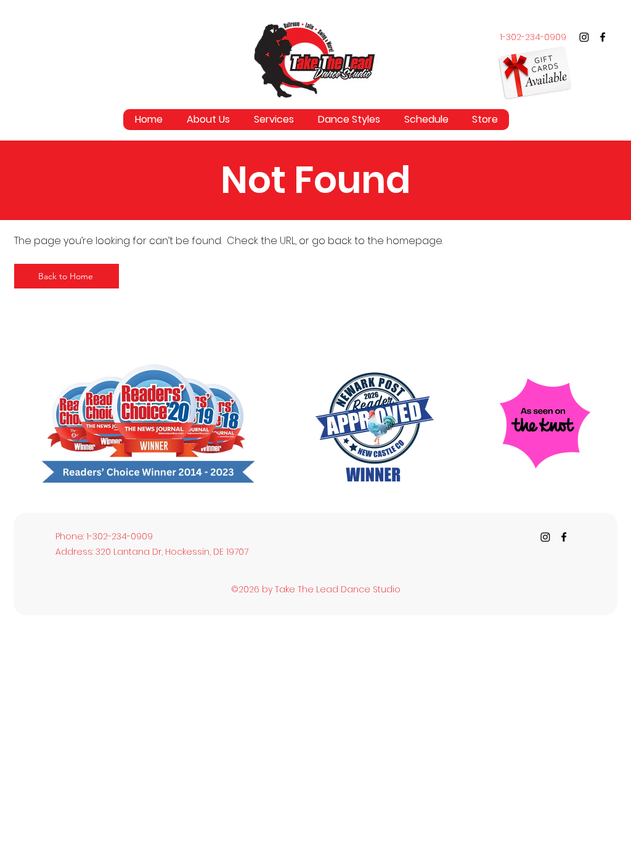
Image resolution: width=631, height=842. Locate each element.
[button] (274, 119)
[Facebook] (602, 37)
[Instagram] (584, 37)
